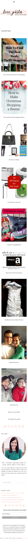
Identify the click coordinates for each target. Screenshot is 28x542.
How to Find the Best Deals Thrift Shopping (14, 74)
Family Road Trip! (14, 405)
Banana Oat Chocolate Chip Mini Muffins (11, 497)
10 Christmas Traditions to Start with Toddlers (12, 499)
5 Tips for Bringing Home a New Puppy (11, 502)
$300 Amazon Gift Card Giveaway (14, 272)
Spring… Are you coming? (14, 412)
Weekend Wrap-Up (14, 362)
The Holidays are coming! (14, 419)
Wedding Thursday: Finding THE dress (14, 319)
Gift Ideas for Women (14, 159)
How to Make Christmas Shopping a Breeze (14, 117)
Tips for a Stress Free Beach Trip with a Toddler (13, 493)
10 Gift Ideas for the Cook (14, 202)
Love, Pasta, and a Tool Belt (14, 14)
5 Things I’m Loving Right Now (14, 244)
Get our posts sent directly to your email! (14, 510)
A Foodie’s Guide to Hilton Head (9, 495)
